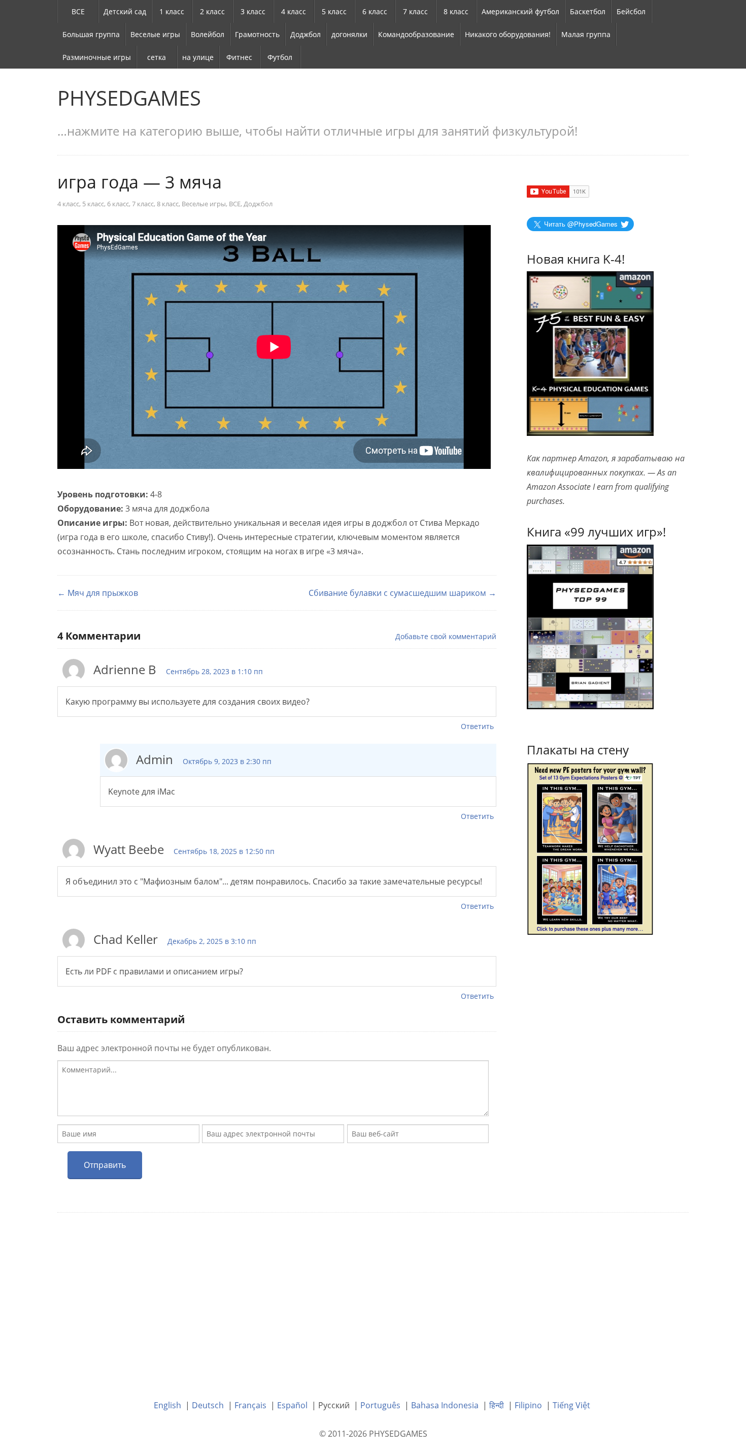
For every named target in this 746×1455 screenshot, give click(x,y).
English (167, 1405)
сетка (156, 57)
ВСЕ (78, 11)
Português (380, 1405)
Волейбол (207, 34)
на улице (198, 57)
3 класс (253, 11)
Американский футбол (520, 11)
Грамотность (257, 34)
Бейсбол (631, 11)
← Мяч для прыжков (97, 592)
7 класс (415, 11)
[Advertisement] (373, 1298)
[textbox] (273, 1088)
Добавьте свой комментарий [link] (445, 636)
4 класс (293, 11)
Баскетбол (587, 11)
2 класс (212, 11)
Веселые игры (155, 34)
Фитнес (239, 57)
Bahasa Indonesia (445, 1405)
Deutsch (208, 1405)
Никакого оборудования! (508, 34)
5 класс (334, 11)
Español (292, 1405)
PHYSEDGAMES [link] (129, 98)
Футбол (279, 57)
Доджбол (305, 34)
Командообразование (416, 34)
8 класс (456, 11)
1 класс (171, 11)
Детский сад (125, 11)
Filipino (528, 1405)
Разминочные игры (96, 57)
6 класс (374, 11)
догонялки (349, 34)
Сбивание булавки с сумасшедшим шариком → (402, 592)
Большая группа (91, 34)
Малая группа (586, 34)
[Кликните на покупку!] (590, 625)
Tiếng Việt (571, 1405)
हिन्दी (496, 1405)
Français (250, 1405)
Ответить (477, 726)
